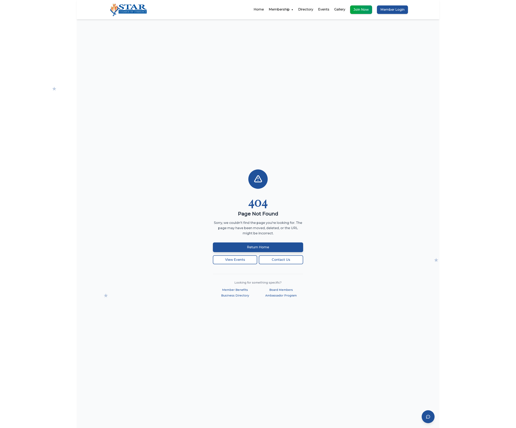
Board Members (281, 290)
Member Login (392, 9)
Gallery (339, 9)
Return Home (258, 247)
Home (259, 9)
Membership (281, 9)
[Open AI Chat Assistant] (428, 416)
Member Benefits (235, 290)
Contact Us (281, 260)
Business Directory (235, 295)
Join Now (361, 9)
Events (323, 9)
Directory (305, 9)
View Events (235, 260)
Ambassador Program (281, 295)
